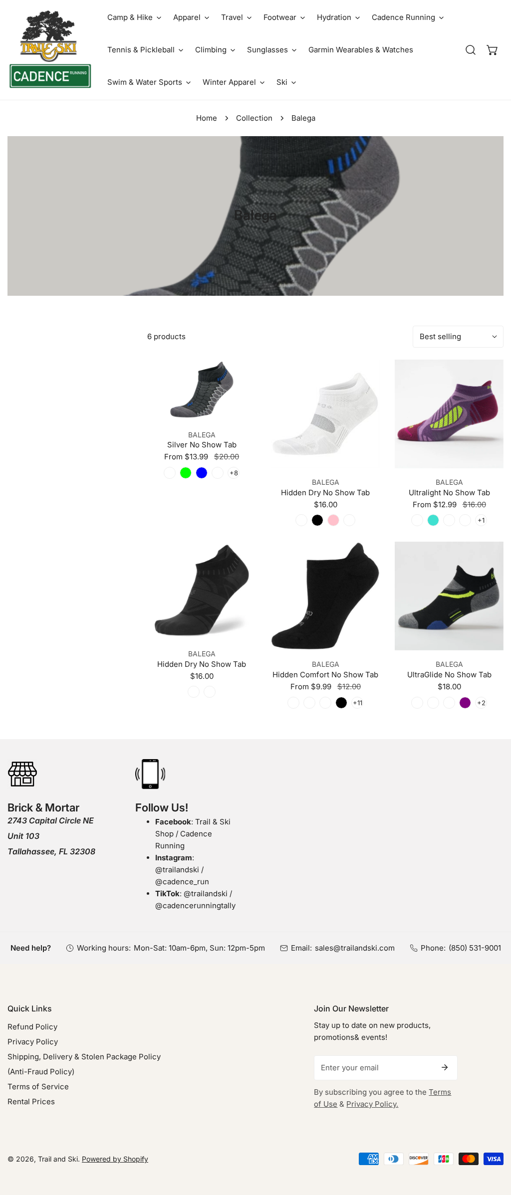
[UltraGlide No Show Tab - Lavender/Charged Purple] (465, 703)
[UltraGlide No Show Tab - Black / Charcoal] (417, 703)
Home (206, 118)
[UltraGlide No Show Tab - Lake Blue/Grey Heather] (449, 703)
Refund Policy (32, 1026)
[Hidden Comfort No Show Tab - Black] (341, 703)
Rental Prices (31, 1101)
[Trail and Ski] (49, 49)
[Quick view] (237, 409)
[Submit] (445, 1067)
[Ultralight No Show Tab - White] (449, 520)
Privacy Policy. (372, 1104)
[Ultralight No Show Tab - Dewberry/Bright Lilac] (417, 520)
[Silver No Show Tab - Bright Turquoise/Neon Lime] (186, 473)
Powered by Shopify (115, 1159)
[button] (134, 17)
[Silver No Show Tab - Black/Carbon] (170, 473)
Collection (254, 118)
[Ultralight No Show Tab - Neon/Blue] (465, 520)
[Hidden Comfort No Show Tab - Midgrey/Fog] (309, 703)
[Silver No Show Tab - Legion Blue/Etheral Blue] (202, 473)
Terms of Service (38, 1086)
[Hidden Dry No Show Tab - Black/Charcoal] (194, 692)
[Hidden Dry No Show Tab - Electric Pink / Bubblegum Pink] (333, 520)
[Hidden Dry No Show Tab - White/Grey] (210, 692)
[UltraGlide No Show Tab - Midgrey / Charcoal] (433, 703)
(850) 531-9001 (475, 948)
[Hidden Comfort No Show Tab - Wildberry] (325, 703)
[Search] (471, 50)
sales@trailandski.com (355, 948)
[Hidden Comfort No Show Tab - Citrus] (293, 703)
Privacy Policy (32, 1041)
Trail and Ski (58, 1159)
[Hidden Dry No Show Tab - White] (301, 520)
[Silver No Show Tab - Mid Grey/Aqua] (218, 473)
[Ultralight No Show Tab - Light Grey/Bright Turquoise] (433, 520)
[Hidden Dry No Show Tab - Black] (317, 520)
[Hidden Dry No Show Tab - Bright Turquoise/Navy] (349, 520)
